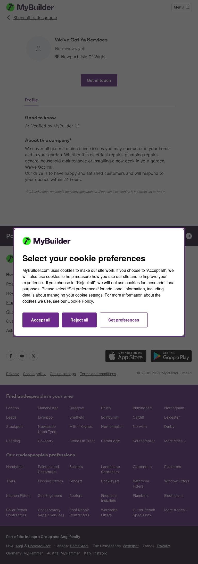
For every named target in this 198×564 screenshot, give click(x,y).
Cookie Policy (80, 301)
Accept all (40, 320)
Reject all (79, 320)
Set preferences (123, 320)
